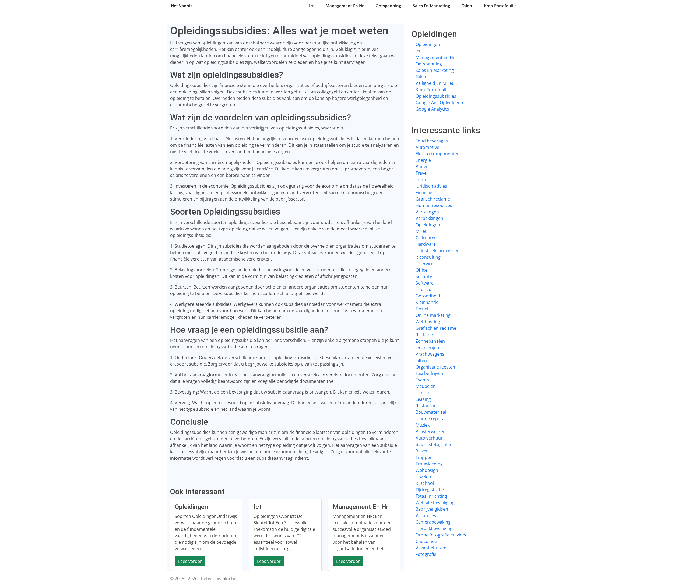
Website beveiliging (435, 503)
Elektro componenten (438, 154)
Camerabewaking (433, 522)
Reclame (424, 335)
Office (421, 270)
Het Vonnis (181, 5)
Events (422, 380)
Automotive (427, 147)
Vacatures (426, 515)
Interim (423, 393)
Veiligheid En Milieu (435, 83)
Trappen (424, 457)
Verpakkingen (429, 218)
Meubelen (426, 386)
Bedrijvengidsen (432, 509)
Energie (423, 160)
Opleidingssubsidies (436, 96)
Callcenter (426, 238)
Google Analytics (432, 109)
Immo (421, 180)
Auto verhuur (429, 438)
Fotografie (426, 554)
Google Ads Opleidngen (439, 103)
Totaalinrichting (431, 496)
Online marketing (433, 315)
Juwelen (423, 477)
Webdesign (427, 470)
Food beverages (432, 141)
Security (424, 276)
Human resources (434, 205)
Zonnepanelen (430, 341)
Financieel (426, 192)
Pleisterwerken (431, 431)
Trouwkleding (429, 464)
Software (425, 283)
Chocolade (426, 541)
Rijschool (425, 483)
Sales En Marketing (431, 5)
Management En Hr (345, 5)
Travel (422, 173)
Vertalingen (427, 212)
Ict (311, 5)
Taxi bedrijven (429, 373)
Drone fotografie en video (442, 535)
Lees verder (190, 561)
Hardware (426, 244)
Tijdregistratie (430, 490)
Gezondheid (428, 296)
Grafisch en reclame (436, 328)
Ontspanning (388, 5)
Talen (467, 5)
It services (426, 263)
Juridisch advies (431, 186)
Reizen (422, 451)
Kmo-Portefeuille (500, 5)
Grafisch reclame (433, 199)
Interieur (424, 289)
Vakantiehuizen (431, 548)
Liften (421, 360)
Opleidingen (428, 44)
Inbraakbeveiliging (434, 528)
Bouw (421, 167)
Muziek (423, 425)
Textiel (422, 309)
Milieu (422, 231)
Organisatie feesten (435, 367)
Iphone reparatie (433, 419)
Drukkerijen (427, 347)
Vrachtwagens (430, 354)
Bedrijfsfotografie (433, 444)
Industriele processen (438, 251)
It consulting (428, 257)
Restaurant (427, 406)
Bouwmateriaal (431, 412)
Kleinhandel (428, 302)
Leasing (423, 399)
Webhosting (428, 322)
